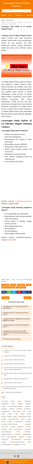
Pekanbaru (28, 431)
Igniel (25, 462)
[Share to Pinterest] (19, 292)
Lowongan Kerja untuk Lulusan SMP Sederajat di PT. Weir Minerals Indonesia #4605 (15, 332)
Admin (13, 284)
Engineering (28, 408)
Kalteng (10, 416)
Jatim (16, 414)
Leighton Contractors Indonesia (9, 424)
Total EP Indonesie (6, 444)
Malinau (29, 426)
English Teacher (6, 411)
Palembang (28, 429)
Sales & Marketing (11, 437)
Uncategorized (17, 444)
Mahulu (13, 426)
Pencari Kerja (18, 15)
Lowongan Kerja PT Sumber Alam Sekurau (14, 359)
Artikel (19, 401)
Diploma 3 (12, 408)
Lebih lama (27, 297)
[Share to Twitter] (14, 292)
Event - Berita (16, 411)
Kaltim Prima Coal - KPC (25, 416)
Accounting (5, 284)
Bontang (20, 403)
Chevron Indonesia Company (15, 406)
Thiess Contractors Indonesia (17, 442)
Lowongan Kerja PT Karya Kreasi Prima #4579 (15, 313)
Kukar (29, 419)
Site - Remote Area (16, 439)
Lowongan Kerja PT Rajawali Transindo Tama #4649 (15, 307)
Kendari (4, 419)
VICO (24, 444)
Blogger (17, 462)
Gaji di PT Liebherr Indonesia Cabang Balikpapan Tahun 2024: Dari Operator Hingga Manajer (18, 368)
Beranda (3, 15)
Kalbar (22, 414)
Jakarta (10, 414)
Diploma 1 (28, 406)
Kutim (3, 421)
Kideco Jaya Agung (14, 419)
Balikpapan (21, 284)
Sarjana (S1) (5, 439)
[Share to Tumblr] (29, 292)
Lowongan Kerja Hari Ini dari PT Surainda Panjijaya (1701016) (18, 351)
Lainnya (10, 421)
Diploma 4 (19, 408)
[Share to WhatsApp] (9, 292)
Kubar (23, 419)
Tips (30, 442)
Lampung (28, 421)
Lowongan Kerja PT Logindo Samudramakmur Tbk (16, 378)
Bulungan (28, 403)
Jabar (3, 414)
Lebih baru (5, 297)
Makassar (20, 426)
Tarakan (4, 442)
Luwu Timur (5, 426)
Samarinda (22, 437)
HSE (29, 411)
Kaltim (29, 284)
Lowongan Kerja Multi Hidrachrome (13, 392)
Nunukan (4, 429)
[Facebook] (15, 456)
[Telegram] (18, 456)
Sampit (29, 437)
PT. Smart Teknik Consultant (12, 339)
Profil (9, 15)
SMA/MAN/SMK (21, 287)
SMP (3, 437)
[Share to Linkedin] (24, 292)
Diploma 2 (4, 408)
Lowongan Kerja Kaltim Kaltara (16, 4)
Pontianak (17, 434)
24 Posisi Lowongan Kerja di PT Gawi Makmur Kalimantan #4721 (18, 374)
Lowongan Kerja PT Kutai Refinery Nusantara (15, 355)
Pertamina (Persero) (7, 434)
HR (24, 411)
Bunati (3, 406)
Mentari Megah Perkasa (9, 287)
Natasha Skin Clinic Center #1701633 (13, 382)
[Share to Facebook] (3, 292)
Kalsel (29, 414)
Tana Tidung (28, 439)
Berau (13, 403)
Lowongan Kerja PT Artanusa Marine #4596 (14, 363)
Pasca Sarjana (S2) (7, 431)
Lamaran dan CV (19, 421)
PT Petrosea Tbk (18, 429)
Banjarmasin (5, 403)
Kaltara (4, 416)
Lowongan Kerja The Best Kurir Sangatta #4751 (16, 325)
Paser (18, 431)
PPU (10, 429)
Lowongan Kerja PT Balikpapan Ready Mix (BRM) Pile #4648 (16, 319)
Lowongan (28, 424)
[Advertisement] (16, 181)
